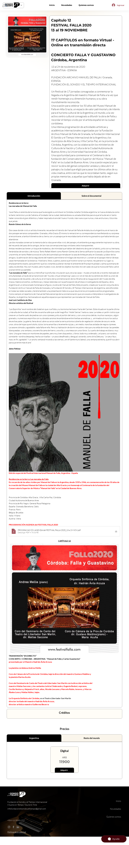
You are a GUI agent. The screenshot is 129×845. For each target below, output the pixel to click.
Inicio (118, 801)
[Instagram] (9, 827)
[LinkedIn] (17, 827)
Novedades (115, 808)
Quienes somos (113, 816)
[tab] (34, 195)
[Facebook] (13, 827)
